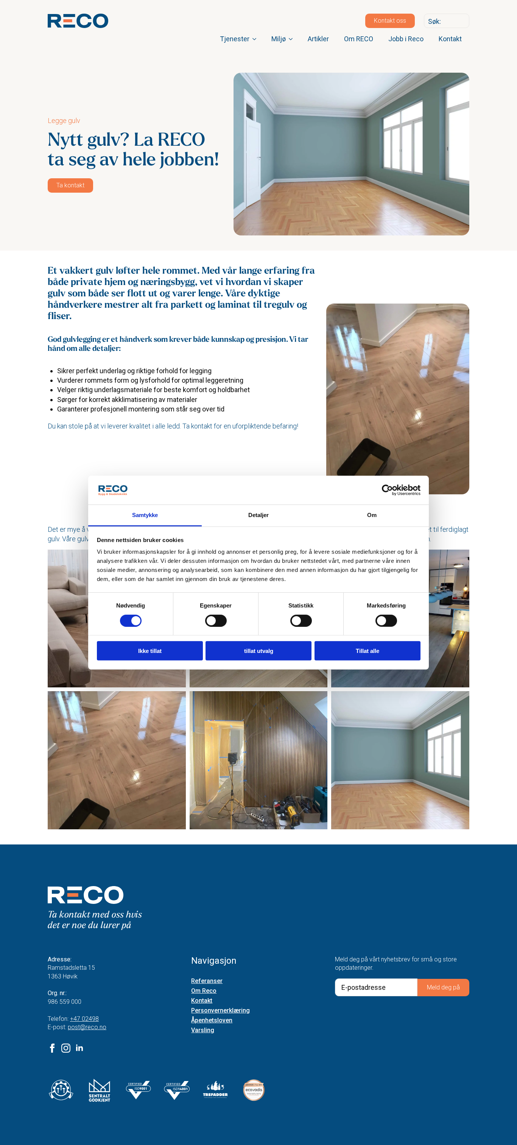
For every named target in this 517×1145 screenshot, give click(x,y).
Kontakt (450, 39)
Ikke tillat (150, 651)
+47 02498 (84, 1018)
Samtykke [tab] (145, 515)
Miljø (278, 39)
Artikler (318, 39)
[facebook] (52, 1048)
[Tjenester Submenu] (256, 39)
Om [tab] (372, 515)
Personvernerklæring (220, 1011)
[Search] (462, 21)
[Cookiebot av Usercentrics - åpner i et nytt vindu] (387, 490)
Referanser (207, 981)
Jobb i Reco (406, 39)
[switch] (216, 620)
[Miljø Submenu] (293, 39)
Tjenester (234, 39)
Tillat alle (367, 651)
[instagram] (65, 1048)
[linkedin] (79, 1048)
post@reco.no (87, 1027)
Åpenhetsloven (211, 1020)
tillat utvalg (258, 651)
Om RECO (358, 39)
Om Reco (203, 991)
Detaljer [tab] (258, 515)
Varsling (202, 1030)
